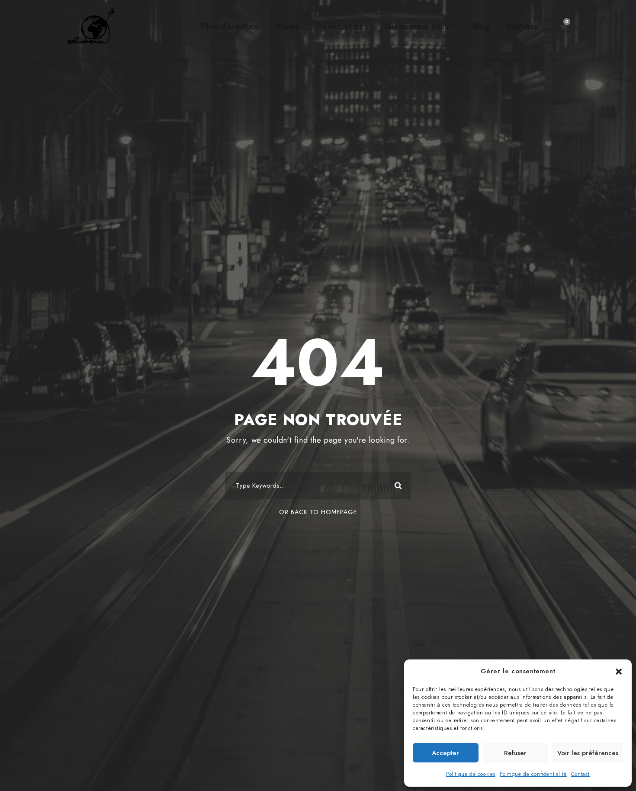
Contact (580, 774)
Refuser (515, 753)
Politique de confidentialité (533, 774)
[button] (618, 671)
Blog (481, 26)
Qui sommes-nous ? (420, 26)
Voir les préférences (587, 753)
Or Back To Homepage (318, 512)
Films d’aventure (230, 26)
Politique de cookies (470, 774)
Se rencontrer (342, 26)
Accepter (445, 753)
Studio (287, 26)
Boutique (522, 26)
